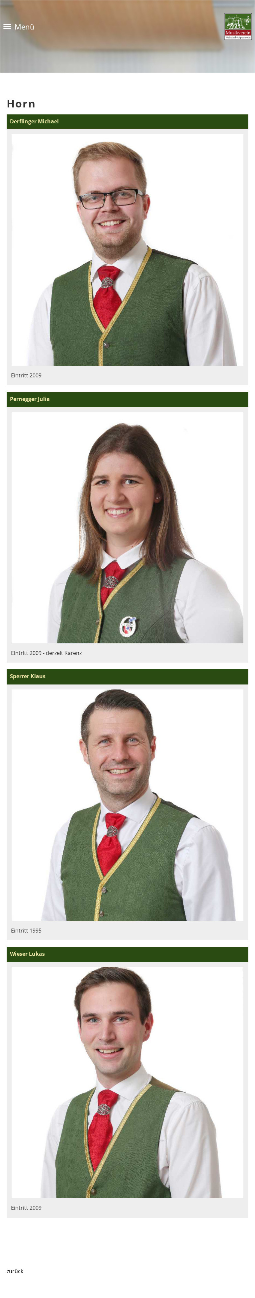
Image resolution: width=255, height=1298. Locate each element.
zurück (15, 1271)
